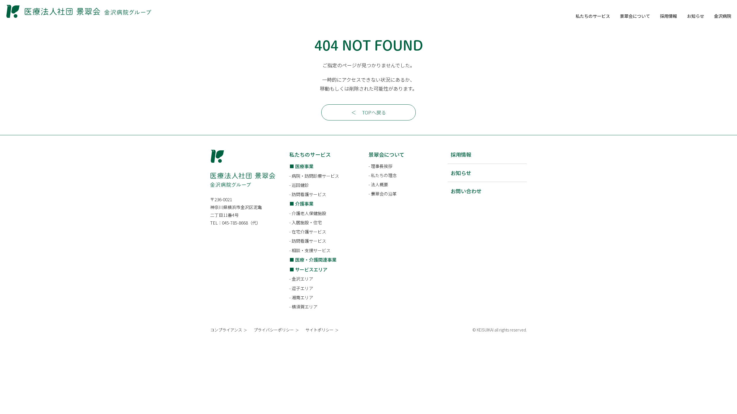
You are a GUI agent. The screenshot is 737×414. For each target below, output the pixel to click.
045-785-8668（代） (241, 223)
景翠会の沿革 (384, 194)
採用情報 (668, 16)
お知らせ (695, 16)
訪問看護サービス (309, 194)
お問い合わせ (466, 191)
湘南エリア (302, 297)
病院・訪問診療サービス (315, 176)
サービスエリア (311, 269)
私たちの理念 (384, 175)
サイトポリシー (319, 330)
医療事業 (304, 166)
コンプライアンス (226, 330)
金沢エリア (302, 279)
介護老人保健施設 (309, 213)
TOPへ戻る (374, 112)
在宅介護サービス (309, 232)
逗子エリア (302, 288)
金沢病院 (722, 16)
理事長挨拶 (381, 166)
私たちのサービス (592, 16)
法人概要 (379, 184)
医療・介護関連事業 (316, 259)
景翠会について (635, 16)
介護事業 (304, 203)
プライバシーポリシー (274, 330)
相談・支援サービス (311, 250)
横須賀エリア (305, 307)
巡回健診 (300, 185)
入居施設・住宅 (307, 222)
